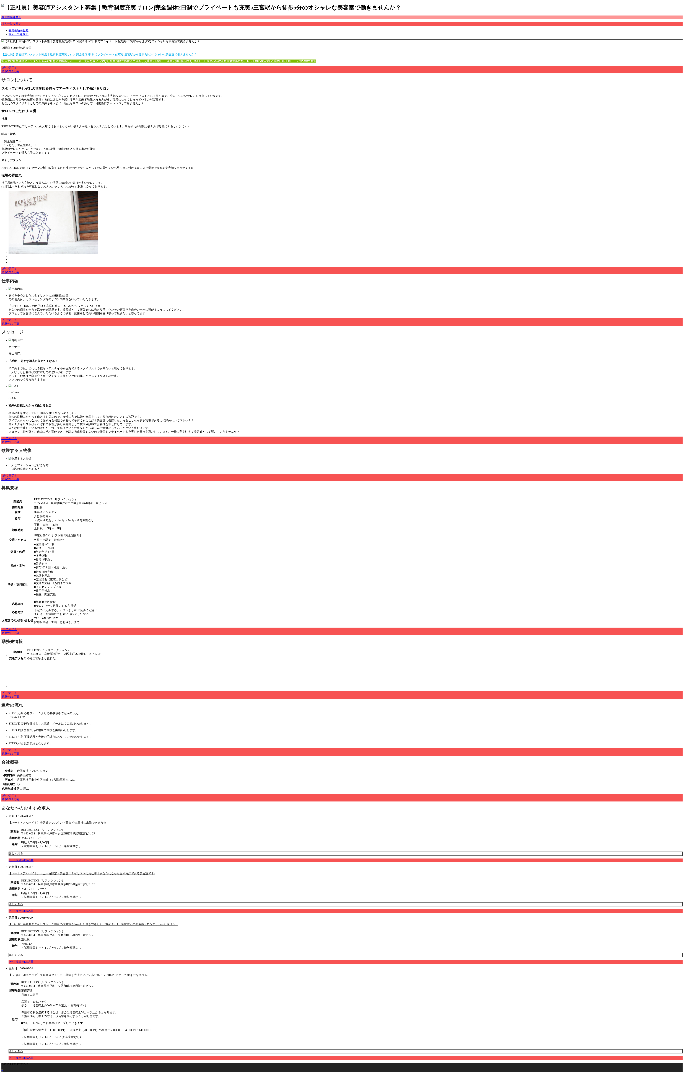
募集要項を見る (11, 17)
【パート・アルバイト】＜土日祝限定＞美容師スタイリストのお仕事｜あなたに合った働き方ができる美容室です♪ (82, 873)
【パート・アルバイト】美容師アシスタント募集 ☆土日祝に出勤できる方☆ (57, 822)
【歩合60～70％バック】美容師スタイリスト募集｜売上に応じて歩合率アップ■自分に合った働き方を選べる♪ (79, 974)
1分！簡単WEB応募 (21, 860)
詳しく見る (16, 853)
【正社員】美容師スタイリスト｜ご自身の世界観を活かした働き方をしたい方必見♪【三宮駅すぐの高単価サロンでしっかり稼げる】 (93, 924)
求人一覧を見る (11, 23)
